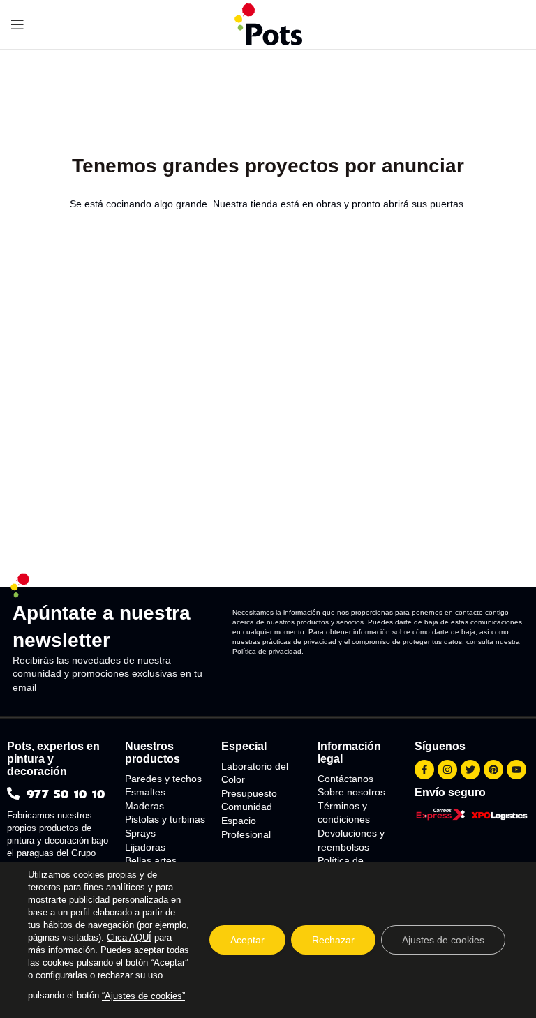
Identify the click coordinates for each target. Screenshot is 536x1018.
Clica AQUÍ (129, 937)
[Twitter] (470, 769)
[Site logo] (268, 23)
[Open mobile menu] (17, 24)
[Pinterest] (493, 769)
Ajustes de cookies (443, 939)
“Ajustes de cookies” (143, 996)
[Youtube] (516, 769)
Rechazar (333, 939)
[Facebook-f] (424, 769)
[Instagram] (447, 769)
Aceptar (247, 939)
